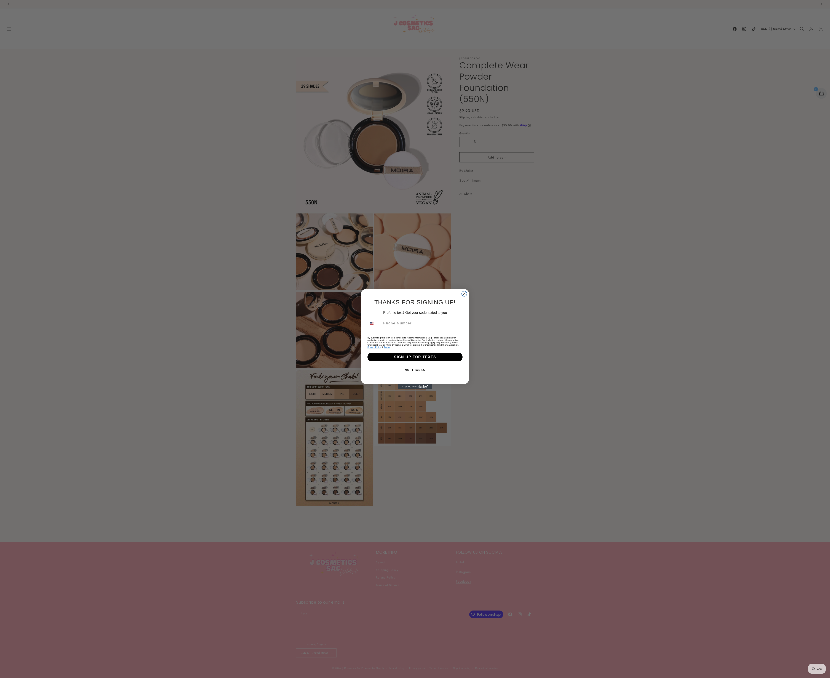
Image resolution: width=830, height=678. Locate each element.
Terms (387, 347)
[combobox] (374, 323)
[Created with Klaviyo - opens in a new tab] (415, 386)
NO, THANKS (415, 370)
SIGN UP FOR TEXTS (415, 357)
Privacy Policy (374, 347)
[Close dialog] (464, 293)
